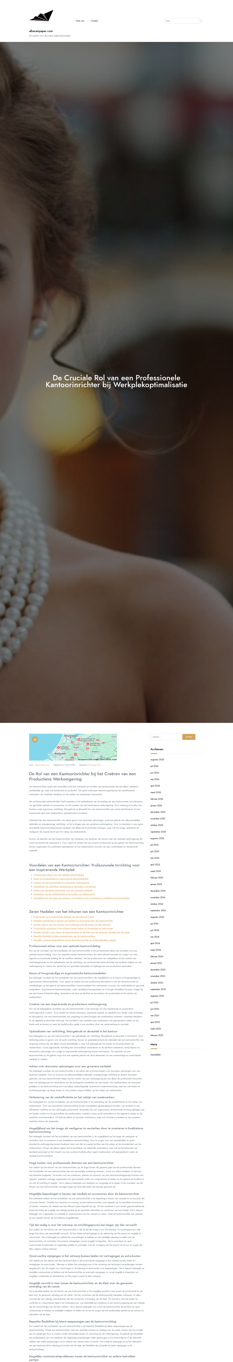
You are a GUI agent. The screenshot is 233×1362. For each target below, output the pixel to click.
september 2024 (158, 910)
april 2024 (155, 943)
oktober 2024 (156, 904)
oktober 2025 (156, 825)
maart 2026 (155, 792)
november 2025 (157, 818)
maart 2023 (155, 1028)
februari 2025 (156, 877)
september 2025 (158, 831)
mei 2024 (154, 936)
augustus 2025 (157, 838)
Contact (94, 20)
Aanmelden (155, 1054)
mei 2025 (154, 858)
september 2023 (158, 989)
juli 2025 (154, 844)
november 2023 (157, 976)
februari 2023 (156, 1035)
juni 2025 (154, 851)
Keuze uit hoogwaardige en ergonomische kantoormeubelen (60, 878)
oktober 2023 (156, 982)
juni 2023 (154, 1009)
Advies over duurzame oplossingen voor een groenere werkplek (62, 890)
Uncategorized (95, 765)
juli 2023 (154, 1002)
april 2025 (155, 864)
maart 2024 (155, 949)
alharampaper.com (41, 31)
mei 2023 (154, 1015)
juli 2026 (154, 766)
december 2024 (157, 890)
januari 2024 (156, 963)
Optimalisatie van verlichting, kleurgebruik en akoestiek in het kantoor (64, 886)
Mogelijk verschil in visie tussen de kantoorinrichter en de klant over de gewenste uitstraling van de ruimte (81, 932)
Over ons (80, 20)
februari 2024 (156, 956)
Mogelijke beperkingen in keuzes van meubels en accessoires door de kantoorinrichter (73, 920)
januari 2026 (156, 805)
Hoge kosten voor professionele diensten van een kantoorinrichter (63, 916)
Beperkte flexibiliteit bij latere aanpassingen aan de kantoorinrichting (64, 936)
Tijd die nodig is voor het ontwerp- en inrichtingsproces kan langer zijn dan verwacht (71, 924)
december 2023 (157, 969)
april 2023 (155, 1022)
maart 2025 (155, 871)
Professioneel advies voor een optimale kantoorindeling (58, 874)
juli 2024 (154, 923)
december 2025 (157, 812)
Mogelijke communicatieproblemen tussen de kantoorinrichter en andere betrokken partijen (74, 940)
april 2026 (155, 785)
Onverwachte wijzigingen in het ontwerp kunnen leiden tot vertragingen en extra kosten (73, 928)
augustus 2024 (157, 917)
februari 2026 (156, 799)
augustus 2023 (157, 995)
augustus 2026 (157, 759)
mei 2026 (154, 779)
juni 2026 (154, 772)
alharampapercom (42, 765)
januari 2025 (156, 884)
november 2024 (157, 897)
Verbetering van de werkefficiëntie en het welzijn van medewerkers (64, 894)
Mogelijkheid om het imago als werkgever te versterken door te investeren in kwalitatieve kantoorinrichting (81, 898)
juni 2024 (154, 930)
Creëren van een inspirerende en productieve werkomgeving (61, 882)
